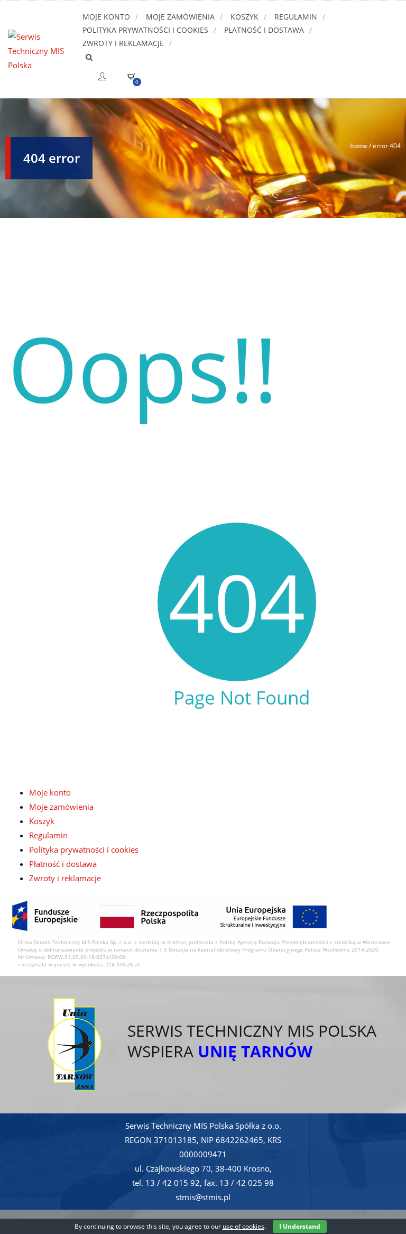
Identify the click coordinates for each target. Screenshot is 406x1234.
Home (358, 145)
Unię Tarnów (255, 1051)
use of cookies (243, 1226)
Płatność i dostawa (264, 30)
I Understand (299, 1226)
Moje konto (106, 17)
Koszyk (244, 17)
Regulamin (295, 17)
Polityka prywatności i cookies (145, 30)
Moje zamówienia (180, 17)
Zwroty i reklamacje (123, 43)
